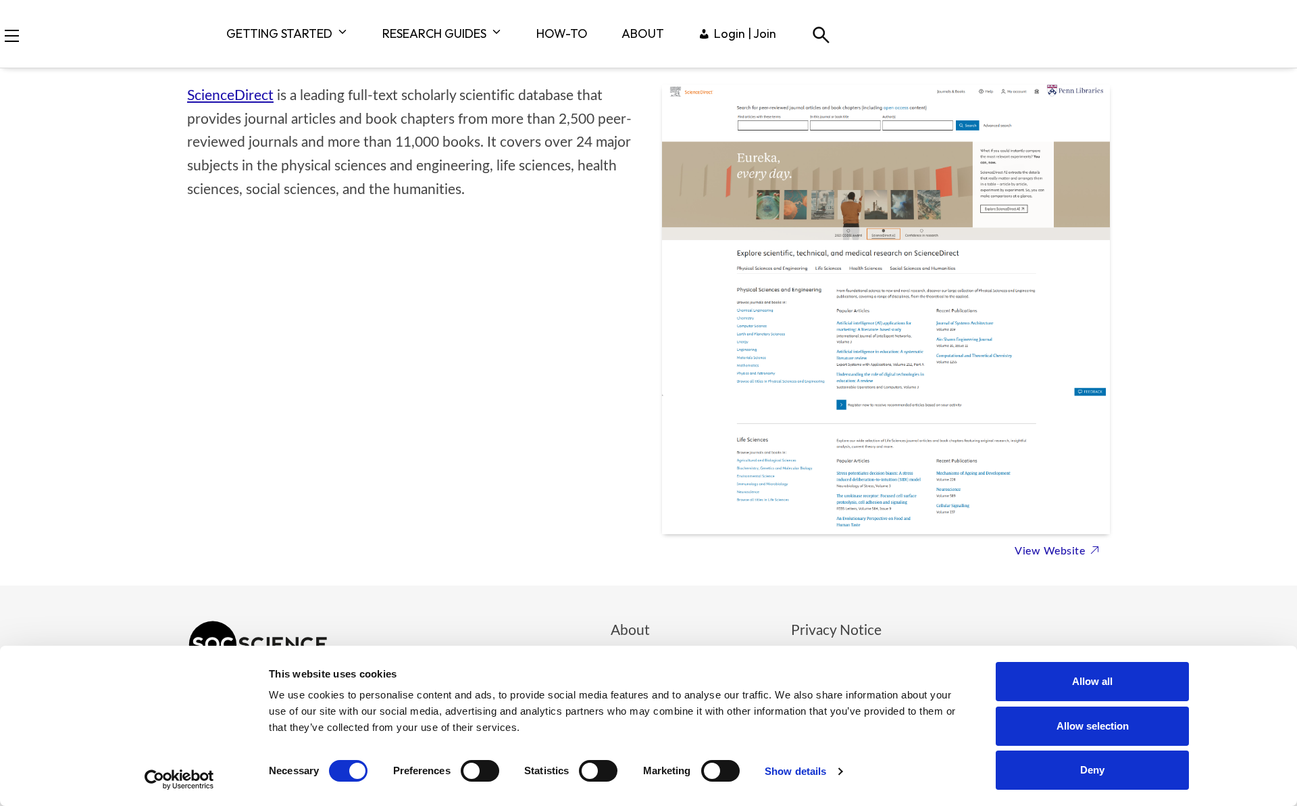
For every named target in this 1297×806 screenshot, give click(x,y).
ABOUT (642, 33)
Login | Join (745, 33)
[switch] (480, 771)
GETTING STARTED (279, 33)
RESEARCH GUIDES (434, 33)
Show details (795, 771)
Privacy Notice (836, 630)
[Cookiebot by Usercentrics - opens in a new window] (179, 779)
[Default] (820, 34)
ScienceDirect (230, 96)
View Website (1051, 551)
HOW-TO (562, 33)
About (630, 630)
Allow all (1092, 681)
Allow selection (1093, 726)
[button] (12, 35)
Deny (1092, 770)
